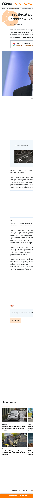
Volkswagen (16, 320)
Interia (3, 8)
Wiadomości (17, 8)
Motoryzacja (10, 8)
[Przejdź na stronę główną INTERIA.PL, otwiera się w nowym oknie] (7, 3)
